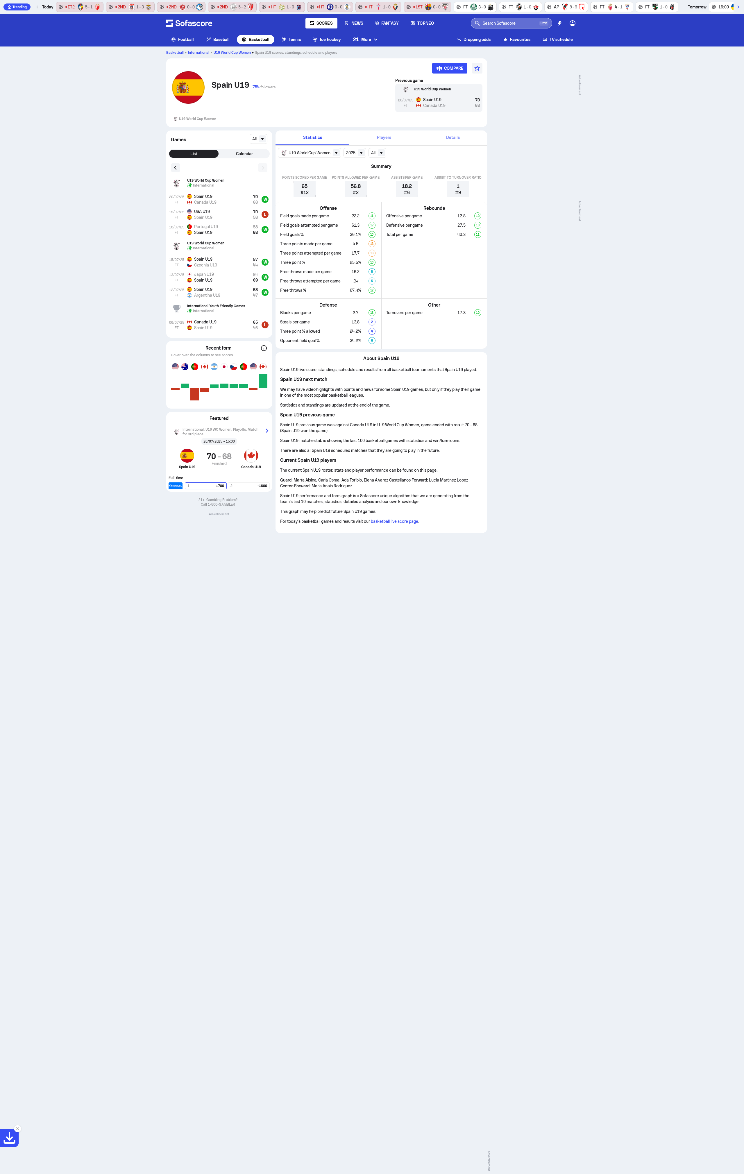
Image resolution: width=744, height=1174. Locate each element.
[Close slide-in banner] (17, 1128)
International (198, 53)
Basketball (259, 39)
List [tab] (194, 153)
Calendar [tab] (244, 153)
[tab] (312, 137)
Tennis (295, 39)
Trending (19, 7)
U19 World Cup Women (232, 53)
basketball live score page (394, 521)
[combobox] (258, 139)
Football (186, 39)
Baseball (221, 39)
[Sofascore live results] (189, 23)
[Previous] (37, 7)
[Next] (738, 7)
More (362, 39)
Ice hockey (330, 39)
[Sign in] (572, 23)
